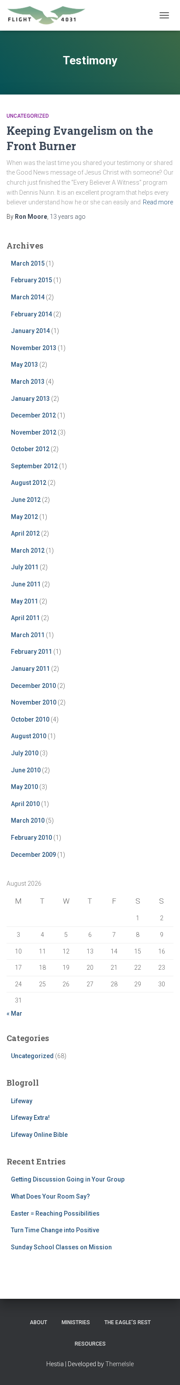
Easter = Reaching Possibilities (55, 1213)
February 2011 (31, 651)
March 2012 (28, 550)
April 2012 (25, 533)
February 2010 (31, 837)
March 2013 (28, 381)
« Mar (14, 1013)
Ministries (76, 1322)
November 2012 (33, 432)
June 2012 (26, 499)
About (38, 1322)
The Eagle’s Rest (127, 1322)
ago (68, 216)
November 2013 (33, 347)
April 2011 (25, 617)
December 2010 (33, 685)
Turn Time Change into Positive (55, 1230)
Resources (90, 1344)
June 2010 (26, 770)
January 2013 (30, 398)
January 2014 (30, 330)
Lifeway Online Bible (39, 1134)
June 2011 (26, 584)
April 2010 (25, 803)
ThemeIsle (119, 1363)
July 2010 (24, 753)
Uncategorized (28, 116)
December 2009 (33, 854)
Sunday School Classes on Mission (61, 1247)
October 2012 (30, 448)
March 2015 (28, 263)
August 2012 (28, 482)
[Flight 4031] (50, 15)
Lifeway (21, 1100)
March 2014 (28, 297)
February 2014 (31, 314)
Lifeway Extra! (30, 1117)
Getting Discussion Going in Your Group (68, 1179)
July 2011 (24, 567)
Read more (158, 202)
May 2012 (24, 516)
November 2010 (33, 702)
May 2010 (24, 786)
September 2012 (34, 466)
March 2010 (28, 820)
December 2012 (33, 415)
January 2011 (30, 668)
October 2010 (30, 719)
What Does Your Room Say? (50, 1196)
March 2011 (28, 634)
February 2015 (31, 280)
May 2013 (24, 364)
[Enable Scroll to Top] (163, 1367)
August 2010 (28, 736)
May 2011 (24, 601)
